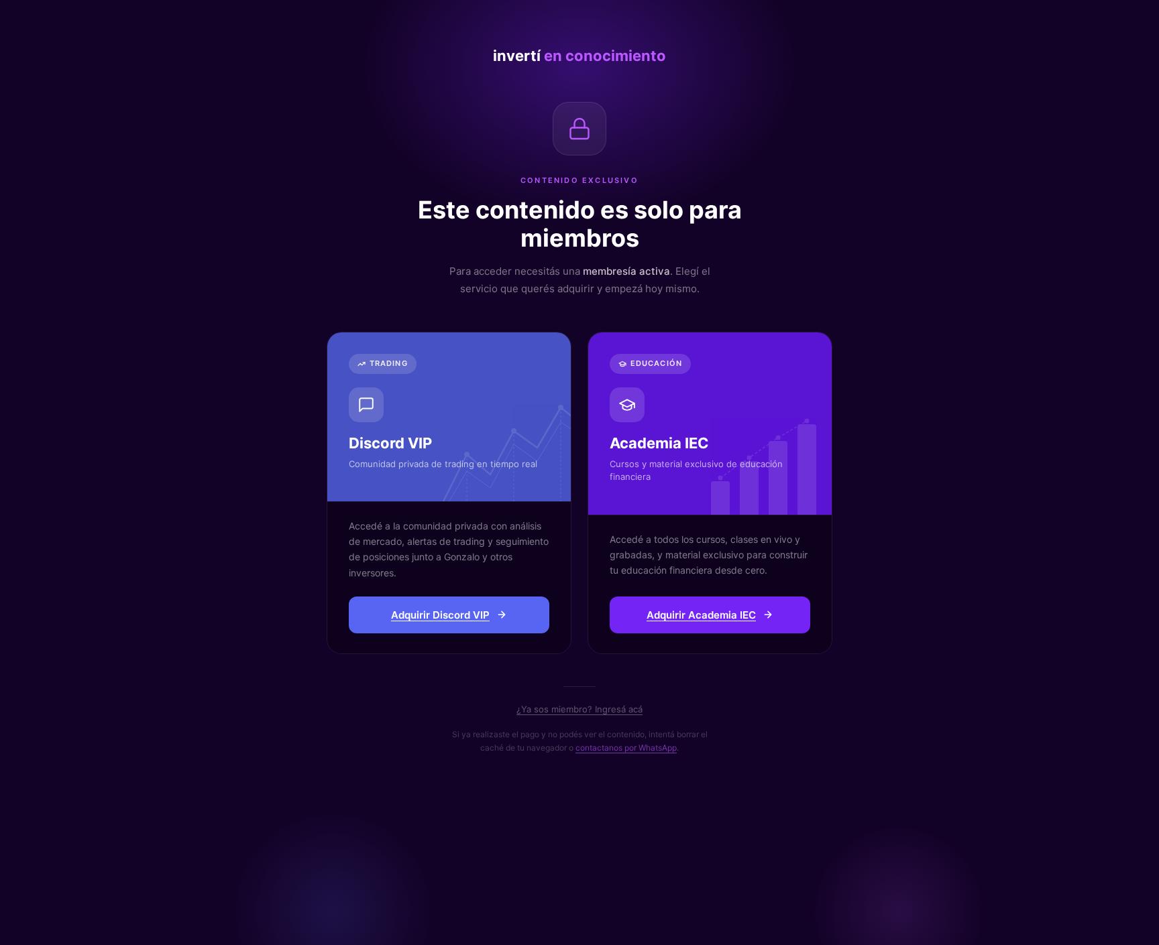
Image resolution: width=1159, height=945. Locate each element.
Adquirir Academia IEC (701, 615)
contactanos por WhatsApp (626, 748)
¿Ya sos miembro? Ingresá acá (579, 709)
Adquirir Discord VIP (440, 615)
